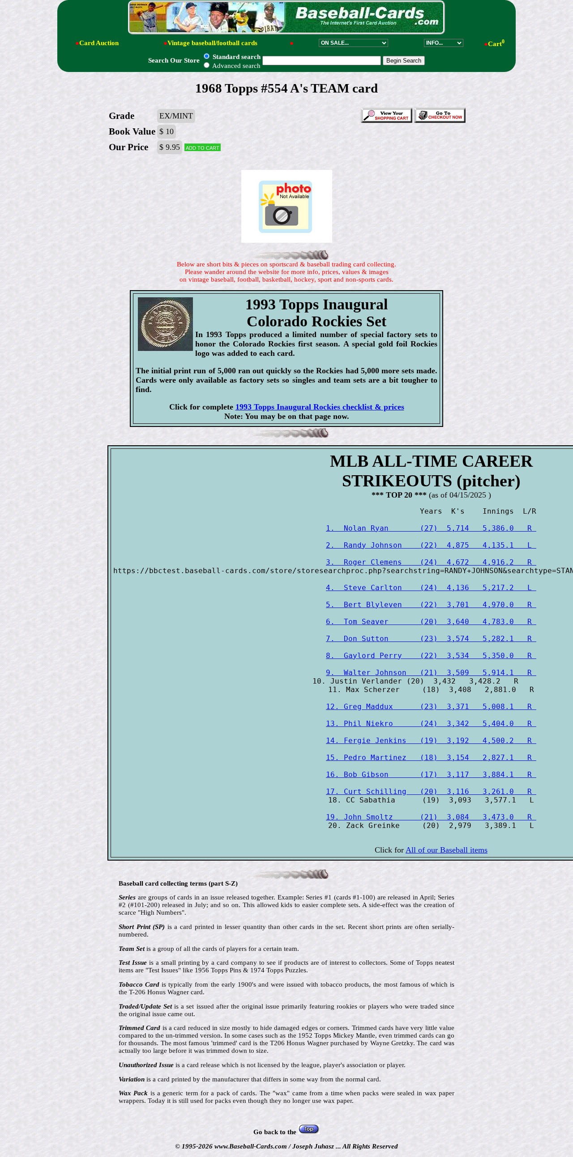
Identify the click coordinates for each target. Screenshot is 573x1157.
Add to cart (202, 147)
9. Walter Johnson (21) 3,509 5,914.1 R (431, 672)
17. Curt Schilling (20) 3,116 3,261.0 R (431, 791)
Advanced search (236, 65)
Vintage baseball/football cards (212, 42)
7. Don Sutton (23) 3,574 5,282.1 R (431, 638)
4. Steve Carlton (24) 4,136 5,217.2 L (431, 587)
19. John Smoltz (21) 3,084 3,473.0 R (431, 817)
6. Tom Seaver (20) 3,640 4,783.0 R (431, 621)
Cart (496, 43)
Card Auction (99, 42)
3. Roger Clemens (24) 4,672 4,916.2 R (431, 562)
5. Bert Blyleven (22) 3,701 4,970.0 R (431, 604)
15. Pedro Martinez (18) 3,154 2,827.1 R (431, 757)
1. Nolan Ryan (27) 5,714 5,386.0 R (431, 528)
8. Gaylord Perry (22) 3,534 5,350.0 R (431, 655)
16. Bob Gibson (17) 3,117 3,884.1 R (431, 774)
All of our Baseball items (446, 849)
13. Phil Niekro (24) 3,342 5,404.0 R (431, 723)
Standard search (236, 56)
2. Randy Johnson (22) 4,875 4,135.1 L (431, 545)
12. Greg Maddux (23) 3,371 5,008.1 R (431, 706)
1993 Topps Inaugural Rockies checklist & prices (319, 406)
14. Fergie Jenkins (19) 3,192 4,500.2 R (431, 740)
